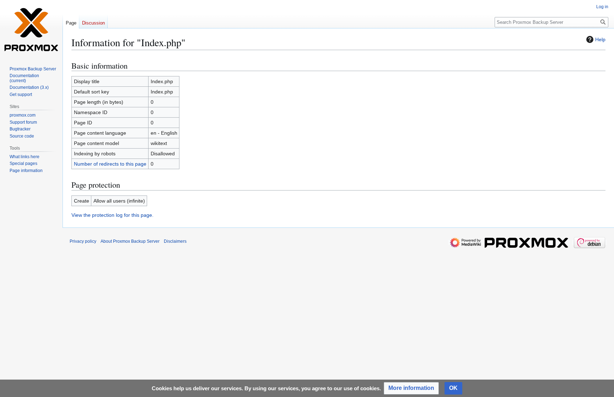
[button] (411, 388)
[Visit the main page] (31, 28)
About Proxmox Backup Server (130, 241)
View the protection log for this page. (112, 215)
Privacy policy (83, 241)
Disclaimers (175, 241)
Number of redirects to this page (110, 164)
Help (600, 39)
